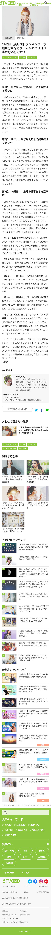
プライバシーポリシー (10, 918)
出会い (25, 857)
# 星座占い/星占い (9, 448)
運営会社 (5, 911)
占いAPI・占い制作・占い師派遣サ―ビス (16, 904)
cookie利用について (9, 915)
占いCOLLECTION (42, 892)
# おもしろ (32, 58)
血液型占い (35, 825)
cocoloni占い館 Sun (9, 886)
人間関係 (42, 857)
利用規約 (23, 911)
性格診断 (8, 38)
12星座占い (21, 825)
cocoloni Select (43, 886)
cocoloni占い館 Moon (9, 892)
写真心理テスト (38, 830)
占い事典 (25, 873)
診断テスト (22, 830)
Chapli (26, 892)
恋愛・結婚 (9, 851)
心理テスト (9, 830)
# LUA (22, 58)
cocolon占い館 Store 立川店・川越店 (15, 898)
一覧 (47, 844)
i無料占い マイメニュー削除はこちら (15, 922)
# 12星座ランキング (10, 58)
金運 (25, 851)
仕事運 (42, 851)
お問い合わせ (25, 915)
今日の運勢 (9, 873)
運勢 (9, 857)
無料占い (8, 825)
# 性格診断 (23, 448)
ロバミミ (27, 886)
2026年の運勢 (10, 835)
